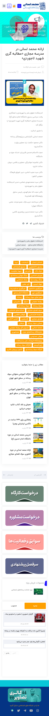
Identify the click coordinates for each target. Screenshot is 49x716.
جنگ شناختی (22, 280)
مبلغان (21, 323)
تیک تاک (38, 271)
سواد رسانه (37, 306)
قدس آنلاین (13, 319)
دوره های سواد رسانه (33, 297)
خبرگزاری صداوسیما (17, 288)
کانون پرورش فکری (14, 349)
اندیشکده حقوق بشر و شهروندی (30, 241)
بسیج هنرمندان (19, 267)
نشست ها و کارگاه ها (29, 67)
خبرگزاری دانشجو (35, 288)
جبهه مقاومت (16, 271)
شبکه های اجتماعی (16, 310)
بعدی (7, 653)
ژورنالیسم (38, 345)
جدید (35, 606)
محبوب (14, 606)
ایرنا (16, 262)
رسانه (19, 297)
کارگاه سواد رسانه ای (34, 349)
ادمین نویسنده (25, 72)
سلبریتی (17, 301)
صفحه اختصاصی (35, 314)
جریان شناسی (36, 275)
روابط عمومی (37, 301)
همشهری (15, 332)
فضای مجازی (37, 319)
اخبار (38, 67)
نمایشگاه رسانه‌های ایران (32, 332)
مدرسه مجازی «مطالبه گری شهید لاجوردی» (26, 249)
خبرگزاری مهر (37, 293)
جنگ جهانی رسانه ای (19, 275)
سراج (26, 301)
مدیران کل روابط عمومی (19, 327)
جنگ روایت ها (36, 280)
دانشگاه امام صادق (35, 245)
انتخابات (24, 262)
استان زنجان (37, 262)
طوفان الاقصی (19, 314)
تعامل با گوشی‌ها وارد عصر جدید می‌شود (30, 642)
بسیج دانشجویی (35, 267)
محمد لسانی (21, 245)
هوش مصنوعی (36, 336)
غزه (9, 314)
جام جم (28, 271)
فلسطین (24, 319)
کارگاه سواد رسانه (23, 345)
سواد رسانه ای (23, 306)
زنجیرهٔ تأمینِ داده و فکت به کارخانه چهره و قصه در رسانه (24, 631)
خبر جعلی (25, 284)
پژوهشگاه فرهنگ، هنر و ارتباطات (29, 341)
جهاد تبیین (37, 284)
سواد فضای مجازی (35, 310)
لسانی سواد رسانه (35, 323)
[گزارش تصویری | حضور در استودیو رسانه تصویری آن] (39, 618)
